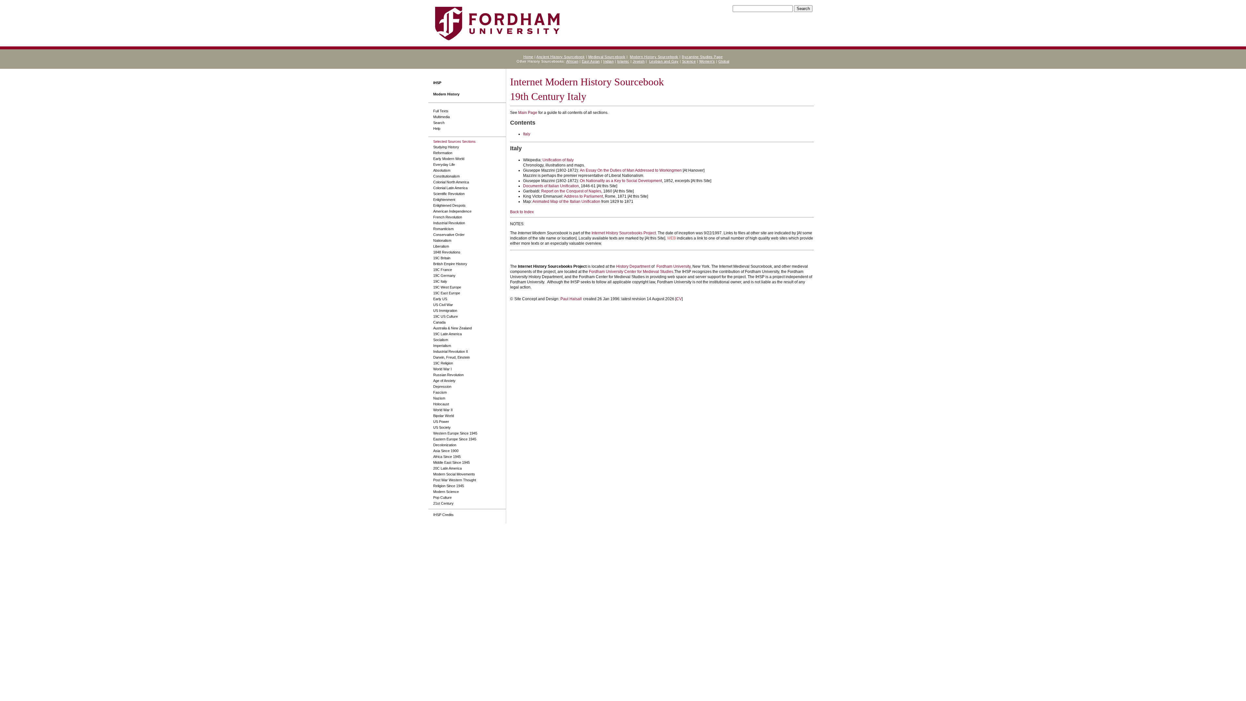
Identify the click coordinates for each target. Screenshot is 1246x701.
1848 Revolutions (446, 252)
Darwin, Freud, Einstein (451, 357)
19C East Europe (446, 293)
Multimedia (441, 117)
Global (723, 61)
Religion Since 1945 (448, 486)
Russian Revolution (448, 375)
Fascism (440, 392)
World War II (443, 410)
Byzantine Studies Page (702, 57)
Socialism (440, 340)
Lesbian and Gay (664, 61)
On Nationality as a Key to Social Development (621, 180)
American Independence (452, 211)
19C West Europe (447, 287)
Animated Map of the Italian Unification (566, 201)
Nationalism (442, 240)
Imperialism (442, 346)
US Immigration (445, 311)
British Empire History (450, 264)
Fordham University (673, 266)
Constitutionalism (446, 176)
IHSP (437, 83)
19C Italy (440, 281)
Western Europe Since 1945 (455, 433)
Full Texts (440, 111)
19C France (442, 270)
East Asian (591, 61)
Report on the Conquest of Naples (571, 191)
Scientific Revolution (449, 194)
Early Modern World (448, 159)
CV (679, 299)
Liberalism (441, 246)
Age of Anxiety (444, 381)
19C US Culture (445, 316)
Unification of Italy (558, 160)
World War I (442, 369)
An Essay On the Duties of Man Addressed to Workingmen (631, 170)
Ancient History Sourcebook (560, 57)
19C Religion (443, 363)
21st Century (443, 503)
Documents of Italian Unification (551, 186)
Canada (439, 322)
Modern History (446, 94)
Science (689, 61)
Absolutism (441, 170)
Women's (707, 61)
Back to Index (522, 212)
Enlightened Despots (449, 205)
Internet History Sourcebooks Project (624, 233)
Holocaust (441, 404)
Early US (440, 299)
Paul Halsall (571, 299)
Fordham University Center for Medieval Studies (631, 271)
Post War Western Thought (454, 480)
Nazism (439, 398)
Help (436, 128)
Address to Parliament (583, 196)
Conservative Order (449, 235)
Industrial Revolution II (450, 351)
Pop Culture (442, 497)
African (572, 61)
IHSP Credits (443, 515)
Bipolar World (443, 416)
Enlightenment (444, 200)
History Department (633, 266)
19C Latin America (447, 334)
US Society (442, 427)
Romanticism (443, 229)
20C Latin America (447, 468)
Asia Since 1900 (445, 451)
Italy (526, 134)
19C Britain (441, 258)
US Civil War (443, 305)
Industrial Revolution (449, 223)
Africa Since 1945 (447, 457)
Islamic (623, 61)
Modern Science (446, 492)
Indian (608, 61)
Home (528, 57)
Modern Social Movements (454, 474)
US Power (441, 422)
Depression (442, 386)
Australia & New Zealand (452, 328)
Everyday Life (444, 164)
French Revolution (447, 217)
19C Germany (444, 275)
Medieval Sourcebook (607, 57)
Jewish (639, 61)
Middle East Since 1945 (451, 462)
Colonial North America (451, 182)
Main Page (527, 112)
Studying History (446, 147)
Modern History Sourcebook (654, 57)
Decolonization (444, 445)
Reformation (442, 153)
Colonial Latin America (450, 188)
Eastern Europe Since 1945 (454, 439)
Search (439, 123)
